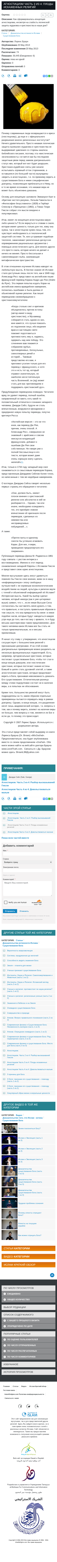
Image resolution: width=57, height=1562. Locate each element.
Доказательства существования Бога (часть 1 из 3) (30, 1192)
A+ (51, 15)
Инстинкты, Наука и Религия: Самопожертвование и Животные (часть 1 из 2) (29, 976)
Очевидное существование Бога (21, 1008)
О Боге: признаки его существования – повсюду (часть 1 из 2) (28, 1080)
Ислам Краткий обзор (37, 1386)
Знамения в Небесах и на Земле (21, 1003)
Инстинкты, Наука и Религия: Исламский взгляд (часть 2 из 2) (27, 983)
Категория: (8, 30)
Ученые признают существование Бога (24, 970)
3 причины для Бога (16, 1074)
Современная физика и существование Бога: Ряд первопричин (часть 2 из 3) (29, 1038)
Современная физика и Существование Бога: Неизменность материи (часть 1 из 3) (27, 1026)
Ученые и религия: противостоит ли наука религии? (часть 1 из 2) (29, 990)
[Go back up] (52, 1275)
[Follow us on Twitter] (29, 1406)
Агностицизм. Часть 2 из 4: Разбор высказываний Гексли (28, 784)
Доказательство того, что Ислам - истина (23, 1117)
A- (43, 15)
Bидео (19, 1115)
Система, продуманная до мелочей (22, 956)
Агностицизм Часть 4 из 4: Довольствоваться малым (26, 791)
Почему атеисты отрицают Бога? (29, 1214)
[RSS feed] (37, 1406)
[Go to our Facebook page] (20, 1406)
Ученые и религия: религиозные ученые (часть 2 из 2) (29, 997)
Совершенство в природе (18, 1013)
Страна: (6, 859)
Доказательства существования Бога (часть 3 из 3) (30, 1181)
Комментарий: (9, 879)
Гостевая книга (9, 1390)
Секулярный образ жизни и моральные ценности (28, 1093)
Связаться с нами (12, 1398)
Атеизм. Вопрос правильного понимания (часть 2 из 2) (29, 1019)
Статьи (4, 33)
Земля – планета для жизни (19, 965)
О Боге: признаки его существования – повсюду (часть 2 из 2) (28, 1087)
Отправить (10, 911)
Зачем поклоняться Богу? (29, 1128)
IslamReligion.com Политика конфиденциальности (24, 1394)
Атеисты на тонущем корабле (27, 1224)
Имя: (5, 851)
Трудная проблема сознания (30, 1203)
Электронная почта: (11, 867)
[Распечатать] (14, 75)
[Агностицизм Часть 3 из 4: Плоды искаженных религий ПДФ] (20, 75)
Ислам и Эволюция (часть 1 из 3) (30, 1139)
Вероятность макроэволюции (20, 950)
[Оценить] (3, 75)
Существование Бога (11, 36)
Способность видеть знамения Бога (22, 960)
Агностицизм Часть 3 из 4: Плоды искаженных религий (27, 826)
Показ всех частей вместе (15, 838)
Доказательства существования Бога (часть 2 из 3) (30, 1171)
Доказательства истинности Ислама (25, 33)
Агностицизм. (13, 813)
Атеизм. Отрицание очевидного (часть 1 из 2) (27, 1032)
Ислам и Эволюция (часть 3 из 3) (30, 1160)
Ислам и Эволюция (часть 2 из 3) (30, 1150)
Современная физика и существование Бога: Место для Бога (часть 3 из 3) (30, 1044)
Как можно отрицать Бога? (29, 1235)
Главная (6, 1386)
